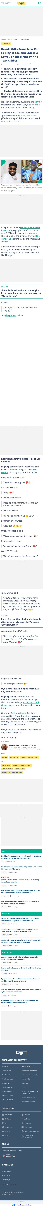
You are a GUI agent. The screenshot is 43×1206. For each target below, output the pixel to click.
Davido (38, 101)
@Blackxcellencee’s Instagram (20, 229)
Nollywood (5, 896)
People (4, 907)
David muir (6, 765)
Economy (4, 973)
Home (3, 39)
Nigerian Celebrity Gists (29, 757)
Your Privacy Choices (24, 1205)
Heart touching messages (22, 765)
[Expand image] (41, 161)
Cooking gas (20, 769)
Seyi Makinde (18, 713)
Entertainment (13, 39)
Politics (4, 872)
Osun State (14, 757)
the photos (10, 315)
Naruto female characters (12, 772)
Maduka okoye (7, 769)
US (2, 861)
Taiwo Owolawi (24, 64)
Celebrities (25, 39)
